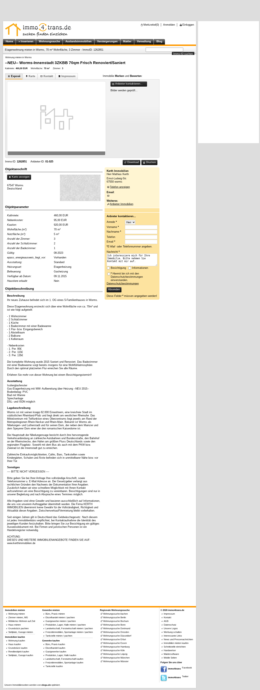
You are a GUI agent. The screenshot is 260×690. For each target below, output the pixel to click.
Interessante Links (173, 635)
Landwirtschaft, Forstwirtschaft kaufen (64, 659)
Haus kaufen (14, 644)
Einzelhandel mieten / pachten (60, 617)
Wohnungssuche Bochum (116, 621)
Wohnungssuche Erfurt (114, 639)
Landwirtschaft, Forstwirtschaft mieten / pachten (69, 628)
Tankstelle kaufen (54, 666)
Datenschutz (170, 625)
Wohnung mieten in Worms (18, 57)
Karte (32, 76)
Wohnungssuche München (116, 657)
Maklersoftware (171, 654)
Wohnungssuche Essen (115, 643)
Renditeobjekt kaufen (18, 651)
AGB (166, 621)
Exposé (15, 76)
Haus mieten (14, 625)
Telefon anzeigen (120, 186)
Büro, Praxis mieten (55, 614)
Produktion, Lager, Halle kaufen (61, 655)
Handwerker (170, 650)
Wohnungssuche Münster (116, 661)
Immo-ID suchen (183, 53)
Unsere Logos (171, 628)
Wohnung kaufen (16, 640)
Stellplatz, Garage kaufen (20, 655)
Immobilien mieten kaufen (176, 643)
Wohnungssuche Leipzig (115, 654)
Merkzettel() (151, 24)
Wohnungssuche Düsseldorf (117, 635)
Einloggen (188, 24)
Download (133, 162)
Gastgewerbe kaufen (56, 651)
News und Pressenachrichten (178, 639)
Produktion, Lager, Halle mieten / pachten (66, 625)
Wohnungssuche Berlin (114, 617)
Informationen (140, 267)
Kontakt (48, 76)
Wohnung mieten (16, 614)
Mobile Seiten (170, 657)
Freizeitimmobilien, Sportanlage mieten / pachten (69, 632)
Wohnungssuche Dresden (116, 632)
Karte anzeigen (20, 176)
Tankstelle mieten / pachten (59, 635)
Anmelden (169, 24)
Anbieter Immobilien (121, 204)
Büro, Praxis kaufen (55, 644)
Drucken (151, 162)
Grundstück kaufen (17, 648)
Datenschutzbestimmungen (123, 283)
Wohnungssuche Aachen (115, 614)
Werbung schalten (173, 632)
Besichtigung (118, 267)
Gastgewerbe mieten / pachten (61, 621)
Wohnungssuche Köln (114, 650)
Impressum (68, 76)
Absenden (114, 289)
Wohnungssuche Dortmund (116, 628)
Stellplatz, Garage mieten (20, 632)
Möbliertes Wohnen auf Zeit (21, 621)
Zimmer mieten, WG (18, 617)
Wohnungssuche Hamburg (116, 646)
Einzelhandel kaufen (55, 648)
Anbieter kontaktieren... (129, 83)
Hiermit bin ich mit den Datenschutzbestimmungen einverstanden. (127, 277)
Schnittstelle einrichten (175, 646)
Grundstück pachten (18, 628)
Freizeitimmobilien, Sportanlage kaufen (64, 662)
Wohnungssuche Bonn (114, 625)
